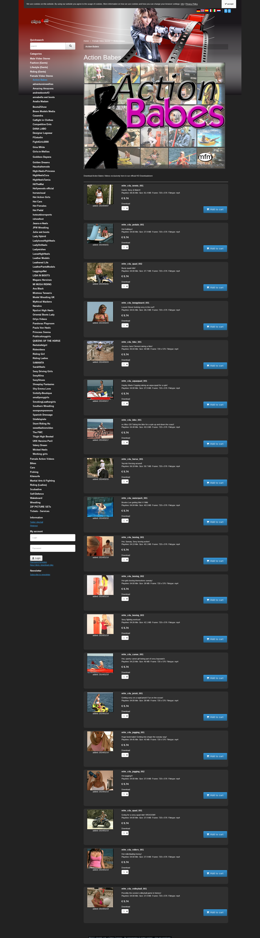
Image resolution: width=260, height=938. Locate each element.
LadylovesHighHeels (44, 240)
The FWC (38, 432)
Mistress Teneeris (42, 293)
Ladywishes (39, 249)
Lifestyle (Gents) (39, 67)
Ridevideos (39, 349)
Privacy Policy (192, 4)
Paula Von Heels (42, 327)
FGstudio (38, 137)
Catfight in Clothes (43, 120)
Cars (32, 467)
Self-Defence (37, 493)
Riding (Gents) (38, 71)
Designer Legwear (42, 133)
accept (230, 4)
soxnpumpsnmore (43, 410)
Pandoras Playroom (43, 323)
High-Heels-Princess (44, 171)
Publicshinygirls (42, 336)
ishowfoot (38, 219)
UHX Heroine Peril (43, 441)
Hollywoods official (43, 188)
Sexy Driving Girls (43, 371)
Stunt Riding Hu (41, 423)
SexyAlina (38, 375)
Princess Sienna (42, 332)
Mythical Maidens (42, 301)
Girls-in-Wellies (41, 151)
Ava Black (38, 288)
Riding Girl (39, 354)
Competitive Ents (42, 124)
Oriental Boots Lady (43, 314)
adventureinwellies (43, 84)
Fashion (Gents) (38, 62)
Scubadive (36, 489)
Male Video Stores (40, 58)
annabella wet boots (44, 97)
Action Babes (92, 46)
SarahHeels (39, 367)
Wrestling (35, 502)
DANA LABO (39, 128)
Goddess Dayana (42, 157)
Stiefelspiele (39, 419)
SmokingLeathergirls (44, 402)
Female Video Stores (41, 76)
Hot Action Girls (41, 197)
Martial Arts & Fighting (42, 480)
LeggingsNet (40, 271)
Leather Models (41, 258)
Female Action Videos (42, 459)
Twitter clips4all (36, 522)
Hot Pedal (38, 210)
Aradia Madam (40, 101)
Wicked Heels (40, 449)
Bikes (33, 463)
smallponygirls (41, 397)
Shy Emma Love (42, 388)
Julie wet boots (41, 232)
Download (126, 204)
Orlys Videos (40, 319)
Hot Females (39, 206)
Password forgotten (38, 562)
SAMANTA (38, 362)
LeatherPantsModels (44, 266)
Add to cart (216, 209)
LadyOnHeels (40, 245)
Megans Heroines (42, 280)
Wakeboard (36, 498)
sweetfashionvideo (43, 428)
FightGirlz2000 (41, 142)
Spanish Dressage (43, 414)
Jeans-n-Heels (40, 223)
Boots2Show (40, 107)
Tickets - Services (39, 511)
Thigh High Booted (43, 436)
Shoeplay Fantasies (43, 384)
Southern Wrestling (43, 406)
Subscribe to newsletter (40, 574)
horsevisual (39, 193)
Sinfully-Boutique (42, 393)
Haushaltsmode (41, 166)
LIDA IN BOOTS (41, 275)
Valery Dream (40, 445)
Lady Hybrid (39, 236)
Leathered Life (40, 262)
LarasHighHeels (41, 254)
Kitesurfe (35, 476)
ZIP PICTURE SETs (40, 506)
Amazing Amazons (43, 88)
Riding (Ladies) (38, 485)
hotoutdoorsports (42, 214)
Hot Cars (37, 201)
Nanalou (37, 306)
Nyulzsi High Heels (43, 310)
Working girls (40, 454)
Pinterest (34, 526)
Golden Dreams (41, 162)
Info (182, 4)
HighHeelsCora (41, 175)
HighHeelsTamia (41, 179)
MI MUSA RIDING (42, 284)
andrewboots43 (41, 92)
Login (37, 558)
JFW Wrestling (41, 227)
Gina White (39, 147)
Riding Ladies (40, 358)
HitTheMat (38, 184)
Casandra (38, 115)
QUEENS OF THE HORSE (46, 341)
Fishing (34, 472)
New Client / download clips (41, 565)
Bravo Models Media (44, 111)
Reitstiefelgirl (40, 345)
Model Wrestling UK (43, 297)
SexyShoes (39, 380)
